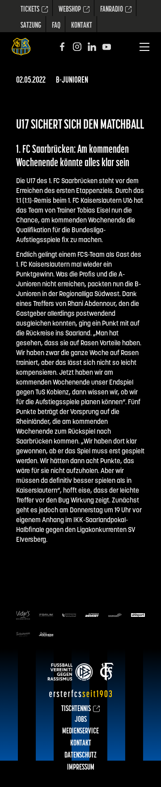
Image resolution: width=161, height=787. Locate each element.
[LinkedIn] (92, 46)
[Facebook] (62, 46)
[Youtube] (106, 46)
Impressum (80, 768)
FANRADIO (111, 10)
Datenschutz (80, 756)
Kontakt (81, 26)
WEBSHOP (70, 10)
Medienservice (80, 732)
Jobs (81, 720)
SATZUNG (31, 26)
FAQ (56, 26)
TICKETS (30, 10)
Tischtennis (76, 709)
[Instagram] (77, 46)
